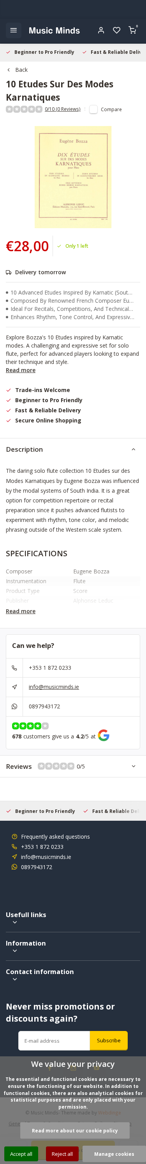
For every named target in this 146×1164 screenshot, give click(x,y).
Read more (20, 370)
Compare (111, 109)
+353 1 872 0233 (50, 667)
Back (21, 69)
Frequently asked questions (55, 836)
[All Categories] (13, 30)
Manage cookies (114, 1154)
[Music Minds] (54, 30)
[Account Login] (101, 30)
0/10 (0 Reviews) (63, 109)
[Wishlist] (117, 30)
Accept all (21, 1153)
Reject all (62, 1153)
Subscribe (109, 1040)
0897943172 (44, 706)
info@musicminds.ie (54, 686)
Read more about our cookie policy (75, 1130)
